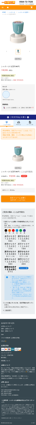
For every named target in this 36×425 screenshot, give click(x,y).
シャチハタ (12, 12)
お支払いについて (6, 326)
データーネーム (21, 405)
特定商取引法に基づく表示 (6, 417)
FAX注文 (18, 409)
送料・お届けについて (7, 328)
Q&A (2, 334)
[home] (8, 7)
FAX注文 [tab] (18, 124)
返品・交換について (7, 331)
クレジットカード (6, 352)
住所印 (2, 405)
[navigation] (2, 7)
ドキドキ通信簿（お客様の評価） (10, 338)
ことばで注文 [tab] (7, 124)
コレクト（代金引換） (7, 355)
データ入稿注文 (24, 409)
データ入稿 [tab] (30, 124)
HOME (4, 12)
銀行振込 (3, 357)
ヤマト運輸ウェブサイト (18, 371)
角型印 (30, 407)
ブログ (3, 341)
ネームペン (6, 407)
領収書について (5, 360)
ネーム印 (31, 404)
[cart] (32, 7)
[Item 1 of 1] (18, 32)
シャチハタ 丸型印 (23, 12)
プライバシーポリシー (17, 417)
